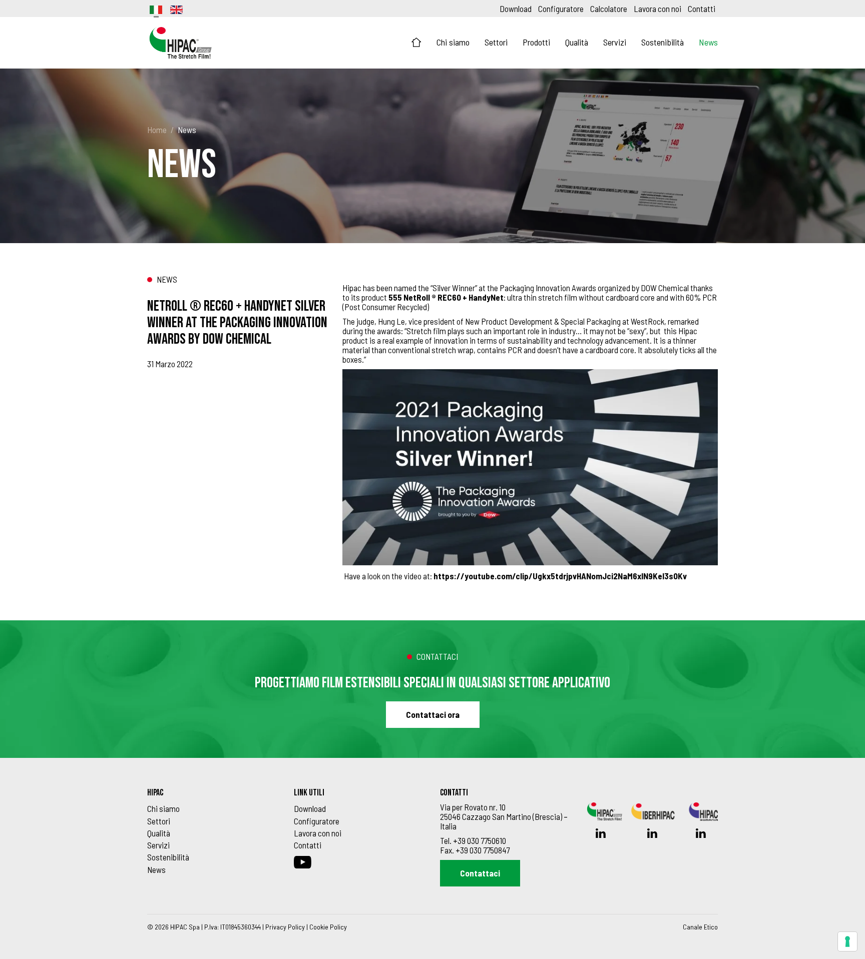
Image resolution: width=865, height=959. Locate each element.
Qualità (576, 42)
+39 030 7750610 (479, 840)
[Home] (416, 43)
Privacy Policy (285, 926)
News (708, 42)
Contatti (701, 9)
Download (516, 9)
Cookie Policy (328, 926)
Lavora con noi (657, 9)
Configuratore (561, 9)
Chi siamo (453, 42)
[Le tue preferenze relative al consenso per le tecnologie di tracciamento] (847, 941)
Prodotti (536, 42)
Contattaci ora (433, 714)
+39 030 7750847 (483, 850)
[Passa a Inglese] (176, 9)
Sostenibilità (662, 42)
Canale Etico (700, 926)
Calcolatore (608, 9)
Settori (496, 42)
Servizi (614, 42)
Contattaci (480, 873)
